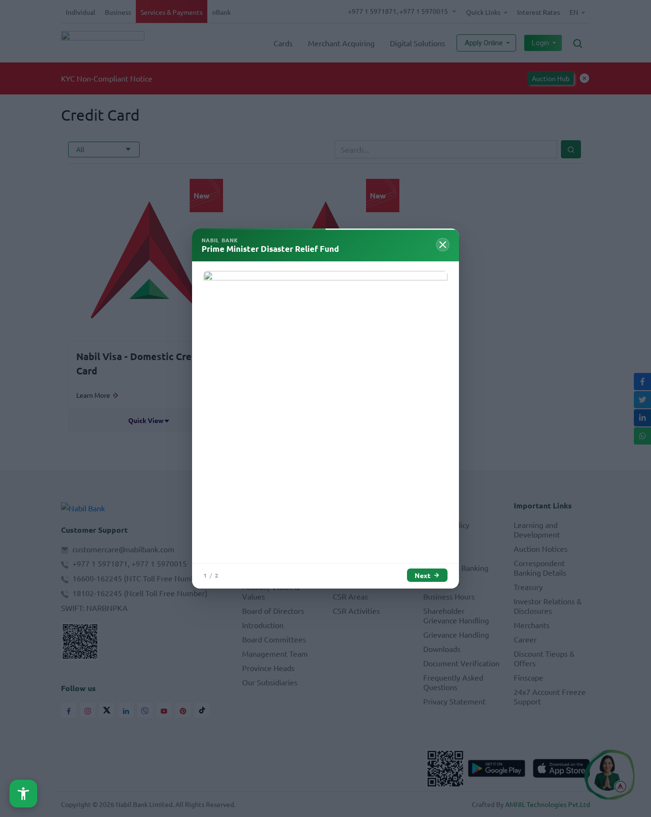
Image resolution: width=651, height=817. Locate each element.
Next (422, 575)
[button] (23, 793)
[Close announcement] (442, 244)
